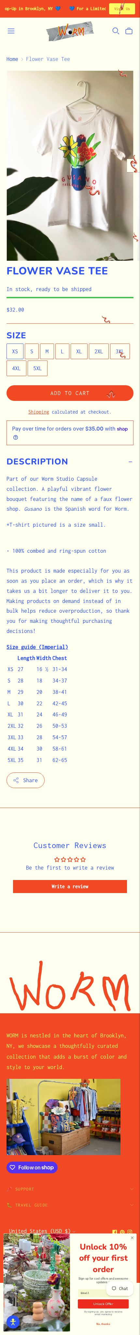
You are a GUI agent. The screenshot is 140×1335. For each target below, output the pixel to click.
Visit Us (122, 9)
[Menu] (11, 31)
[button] (13, 1321)
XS (15, 351)
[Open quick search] (115, 31)
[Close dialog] (132, 1238)
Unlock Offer (103, 1303)
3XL (120, 351)
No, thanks (103, 1324)
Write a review (70, 886)
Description (37, 461)
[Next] (133, 165)
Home (12, 59)
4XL (16, 368)
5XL (37, 368)
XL (79, 351)
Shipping (38, 412)
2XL (98, 351)
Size (16, 335)
